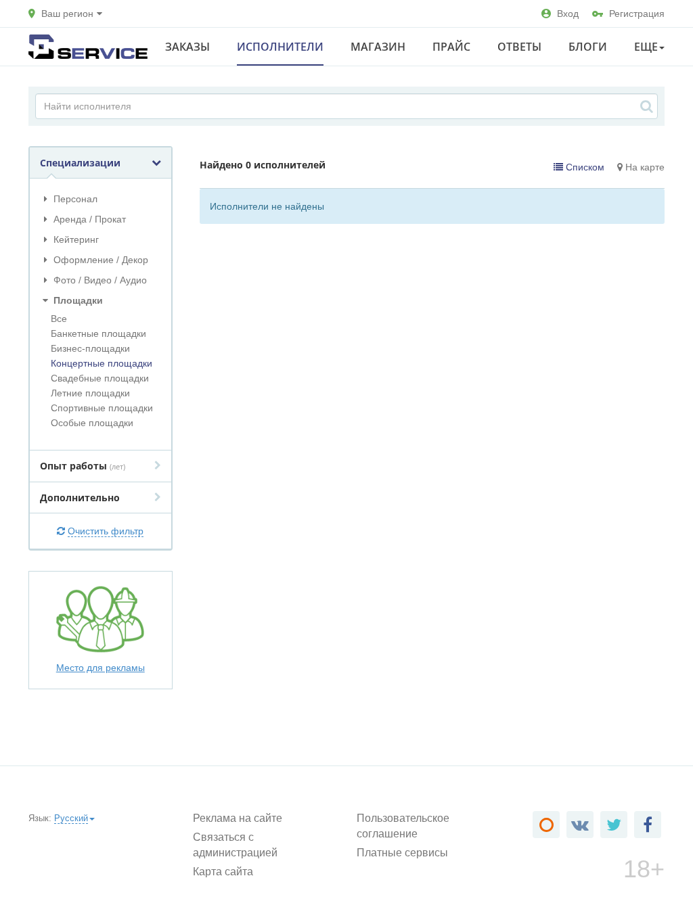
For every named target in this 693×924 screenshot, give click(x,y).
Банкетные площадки (98, 333)
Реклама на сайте (237, 818)
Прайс (451, 46)
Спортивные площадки (102, 407)
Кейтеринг (75, 239)
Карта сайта (223, 871)
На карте (644, 167)
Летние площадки (90, 393)
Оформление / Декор (99, 259)
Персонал (74, 198)
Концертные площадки (101, 363)
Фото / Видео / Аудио (99, 280)
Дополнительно (80, 497)
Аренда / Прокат (88, 219)
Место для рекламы (100, 667)
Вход (568, 13)
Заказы (187, 46)
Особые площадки (92, 422)
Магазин (378, 46)
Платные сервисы (402, 852)
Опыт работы (82, 465)
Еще (646, 46)
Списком (583, 167)
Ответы (519, 46)
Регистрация (637, 13)
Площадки (77, 300)
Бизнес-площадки (90, 348)
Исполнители (280, 46)
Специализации (80, 162)
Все (59, 318)
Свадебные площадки (100, 378)
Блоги (587, 46)
